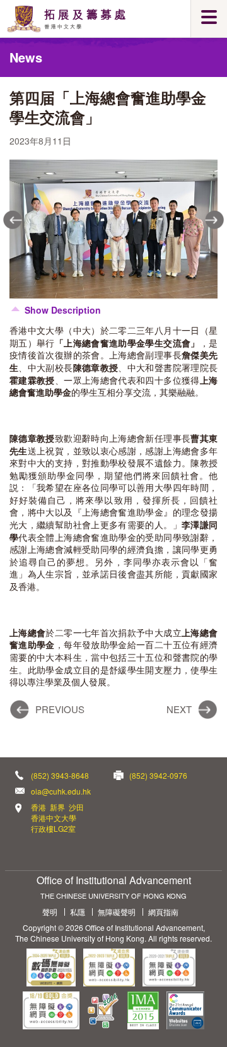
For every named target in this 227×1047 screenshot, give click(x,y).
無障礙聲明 (117, 912)
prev (12, 219)
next (214, 219)
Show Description (63, 310)
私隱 (77, 912)
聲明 (49, 912)
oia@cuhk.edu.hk (61, 791)
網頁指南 (163, 912)
